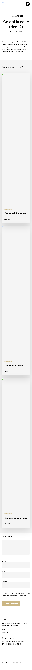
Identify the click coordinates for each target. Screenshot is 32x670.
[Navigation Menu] (28, 4)
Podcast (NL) (16, 16)
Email (4, 571)
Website (4, 581)
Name (4, 561)
